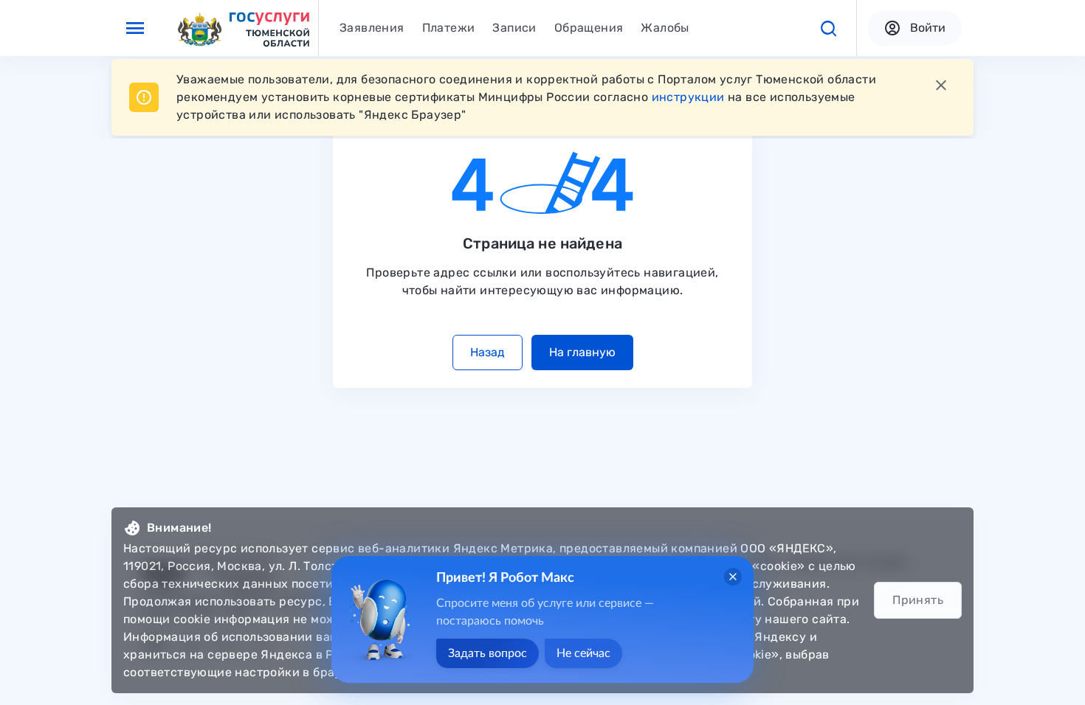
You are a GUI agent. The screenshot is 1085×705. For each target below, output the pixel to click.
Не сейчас (583, 653)
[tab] (372, 28)
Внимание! (179, 528)
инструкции (688, 97)
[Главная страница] (243, 28)
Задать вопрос (487, 653)
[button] (828, 28)
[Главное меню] (135, 28)
